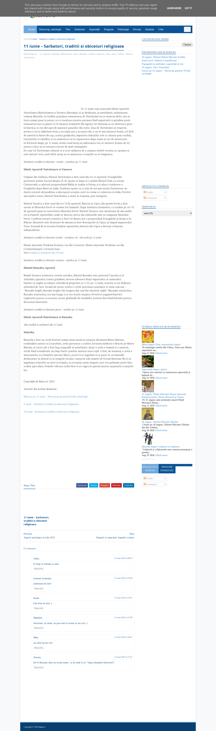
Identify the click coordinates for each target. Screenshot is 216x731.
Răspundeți (38, 569)
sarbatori (100, 54)
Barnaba (56, 54)
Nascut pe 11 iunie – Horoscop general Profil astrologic (56, 396)
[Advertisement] (52, 86)
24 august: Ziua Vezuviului (155, 67)
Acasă (26, 39)
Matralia (83, 54)
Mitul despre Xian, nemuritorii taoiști (161, 344)
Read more (161, 353)
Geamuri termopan (42, 578)
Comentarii (151, 198)
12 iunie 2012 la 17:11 (123, 657)
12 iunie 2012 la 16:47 (123, 637)
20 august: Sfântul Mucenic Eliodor (160, 422)
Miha (35, 637)
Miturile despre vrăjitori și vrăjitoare (161, 446)
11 (41, 54)
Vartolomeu (29, 57)
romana (91, 54)
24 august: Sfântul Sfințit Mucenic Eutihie (163, 57)
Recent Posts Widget (148, 459)
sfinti (114, 54)
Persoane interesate (166, 469)
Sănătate (149, 29)
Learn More (174, 8)
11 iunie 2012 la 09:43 (123, 558)
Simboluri (79, 29)
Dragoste (109, 29)
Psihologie (123, 29)
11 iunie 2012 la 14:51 (123, 598)
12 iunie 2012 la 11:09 (123, 617)
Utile (161, 29)
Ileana (36, 598)
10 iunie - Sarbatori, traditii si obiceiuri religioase (51, 411)
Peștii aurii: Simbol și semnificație (159, 60)
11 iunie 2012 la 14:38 (123, 578)
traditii (121, 54)
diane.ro (42, 727)
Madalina (37, 618)
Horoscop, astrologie (50, 29)
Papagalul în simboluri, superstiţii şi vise (162, 64)
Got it (188, 8)
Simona (37, 657)
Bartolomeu (66, 54)
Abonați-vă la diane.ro (150, 469)
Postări (149, 192)
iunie (75, 54)
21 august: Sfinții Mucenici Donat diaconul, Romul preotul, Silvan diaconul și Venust (164, 395)
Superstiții (94, 29)
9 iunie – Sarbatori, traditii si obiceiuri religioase (51, 404)
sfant (108, 54)
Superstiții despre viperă (154, 369)
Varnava (129, 54)
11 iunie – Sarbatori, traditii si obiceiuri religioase (36, 521)
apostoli (47, 54)
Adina (36, 558)
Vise (67, 29)
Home (31, 29)
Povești (137, 29)
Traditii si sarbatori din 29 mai (46, 252)
